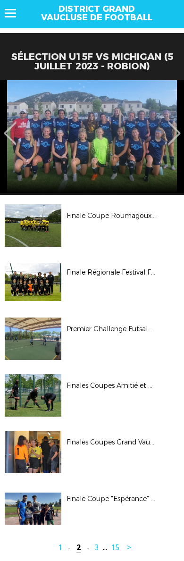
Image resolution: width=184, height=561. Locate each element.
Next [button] (174, 126)
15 (115, 547)
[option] (92, 136)
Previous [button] (10, 126)
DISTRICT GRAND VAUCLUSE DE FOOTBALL (96, 13)
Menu (15, 13)
